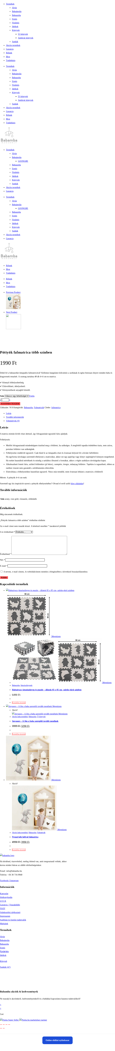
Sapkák (15, 41)
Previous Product (13, 292)
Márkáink (4, 924)
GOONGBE (23, 161)
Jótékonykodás (6, 897)
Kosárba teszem (10, 404)
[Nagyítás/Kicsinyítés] (1, 1024)
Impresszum (5, 916)
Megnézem (56, 636)
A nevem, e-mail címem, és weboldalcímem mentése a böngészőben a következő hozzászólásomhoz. (45, 572)
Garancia (9, 49)
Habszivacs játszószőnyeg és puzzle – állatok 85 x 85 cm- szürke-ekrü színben (46, 690)
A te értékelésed (7, 532)
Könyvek (16, 30)
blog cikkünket (77, 483)
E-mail (3, 566)
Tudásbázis (10, 60)
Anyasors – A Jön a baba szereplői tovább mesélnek (35, 721)
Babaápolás (16, 11)
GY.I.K (3, 901)
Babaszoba (16, 15)
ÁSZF (2, 908)
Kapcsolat (4, 893)
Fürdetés (15, 23)
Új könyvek (23, 34)
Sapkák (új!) (5, 967)
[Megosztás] (6, 1024)
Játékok (15, 26)
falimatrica (55, 407)
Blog (8, 57)
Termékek (10, 4)
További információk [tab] (15, 417)
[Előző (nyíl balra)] (1, 1028)
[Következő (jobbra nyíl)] (4, 1028)
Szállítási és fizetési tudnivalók (13, 920)
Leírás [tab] (8, 413)
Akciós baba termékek (20, 717)
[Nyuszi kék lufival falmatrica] (13, 308)
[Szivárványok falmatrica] (13, 328)
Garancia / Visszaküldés (10, 905)
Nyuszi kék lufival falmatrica (25, 837)
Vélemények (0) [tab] (13, 421)
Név (2, 560)
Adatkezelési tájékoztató (10, 912)
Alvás (14, 8)
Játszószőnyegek (26, 685)
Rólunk (9, 53)
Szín (2, 396)
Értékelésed (5, 554)
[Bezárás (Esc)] (9, 1024)
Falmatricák (39, 407)
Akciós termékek (13, 45)
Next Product (11, 312)
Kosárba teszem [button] (18, 703)
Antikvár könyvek (25, 38)
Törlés (31, 396)
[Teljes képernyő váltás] (4, 1024)
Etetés (14, 19)
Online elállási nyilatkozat (57, 1040)
